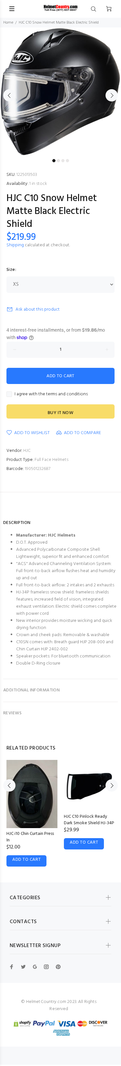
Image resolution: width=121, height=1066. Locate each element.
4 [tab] (67, 160)
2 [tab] (58, 160)
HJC (27, 450)
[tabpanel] (60, 91)
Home (8, 22)
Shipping (15, 245)
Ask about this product (37, 309)
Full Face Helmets (51, 460)
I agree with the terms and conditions (51, 394)
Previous (9, 95)
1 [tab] (53, 160)
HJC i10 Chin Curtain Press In (30, 837)
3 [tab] (63, 160)
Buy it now (60, 413)
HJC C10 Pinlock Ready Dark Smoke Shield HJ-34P (89, 820)
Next (112, 95)
